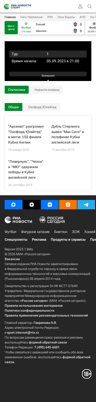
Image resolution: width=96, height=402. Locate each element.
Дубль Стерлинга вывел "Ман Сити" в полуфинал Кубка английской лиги (67, 134)
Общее (13, 107)
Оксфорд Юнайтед (42, 107)
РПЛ (50, 17)
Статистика (16, 90)
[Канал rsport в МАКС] (13, 204)
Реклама (39, 239)
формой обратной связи (48, 342)
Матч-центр (11, 28)
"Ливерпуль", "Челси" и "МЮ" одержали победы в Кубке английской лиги (25, 169)
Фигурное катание (35, 232)
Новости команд (46, 90)
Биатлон (60, 232)
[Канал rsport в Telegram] (86, 204)
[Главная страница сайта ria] (5, 6)
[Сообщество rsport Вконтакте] (50, 204)
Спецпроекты (16, 239)
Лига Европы (66, 17)
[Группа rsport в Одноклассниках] (68, 204)
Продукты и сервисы (68, 239)
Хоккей (89, 232)
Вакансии (12, 259)
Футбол (10, 232)
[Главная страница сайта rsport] (28, 6)
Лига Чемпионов (31, 17)
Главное (10, 17)
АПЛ (83, 17)
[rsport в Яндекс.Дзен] (32, 204)
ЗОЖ (76, 232)
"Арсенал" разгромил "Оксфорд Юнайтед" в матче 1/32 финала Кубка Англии (26, 134)
